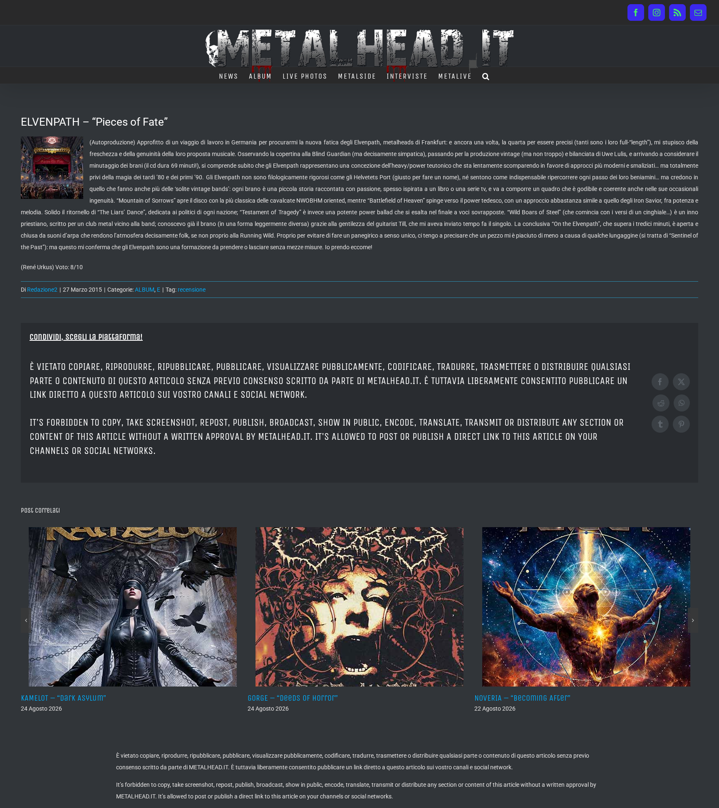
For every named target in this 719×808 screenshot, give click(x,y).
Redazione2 (42, 289)
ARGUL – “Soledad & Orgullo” (618, 698)
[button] (486, 75)
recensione (192, 289)
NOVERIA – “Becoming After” (392, 698)
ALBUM (144, 289)
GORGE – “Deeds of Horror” (162, 698)
